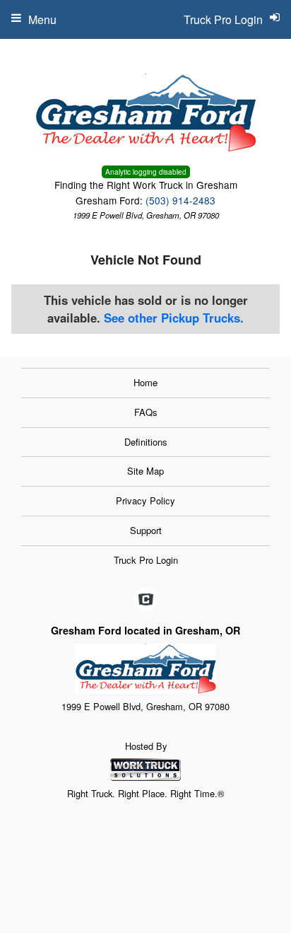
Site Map (145, 470)
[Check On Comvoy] (145, 600)
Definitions (145, 441)
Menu (42, 19)
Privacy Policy (145, 500)
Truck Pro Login (146, 560)
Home (145, 382)
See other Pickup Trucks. (174, 317)
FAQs (146, 412)
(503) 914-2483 (180, 200)
